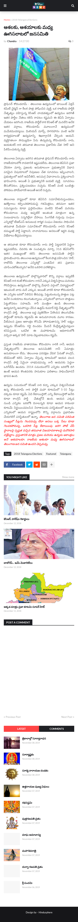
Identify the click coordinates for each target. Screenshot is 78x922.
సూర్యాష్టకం (28, 754)
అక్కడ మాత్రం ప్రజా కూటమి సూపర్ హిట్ (24, 606)
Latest (21, 728)
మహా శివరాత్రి (29, 850)
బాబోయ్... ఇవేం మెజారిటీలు (18, 562)
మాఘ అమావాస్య (31, 834)
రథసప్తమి (27, 802)
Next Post (66, 716)
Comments (57, 728)
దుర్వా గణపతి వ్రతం (32, 866)
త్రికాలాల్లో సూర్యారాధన (34, 738)
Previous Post (13, 716)
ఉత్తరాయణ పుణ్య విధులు (35, 786)
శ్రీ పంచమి (27, 882)
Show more (68, 477)
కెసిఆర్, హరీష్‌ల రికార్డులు (16, 518)
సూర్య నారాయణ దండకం (35, 770)
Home (7, 19)
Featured (51, 453)
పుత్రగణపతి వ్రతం (31, 818)
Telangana (65, 453)
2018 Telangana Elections (24, 19)
